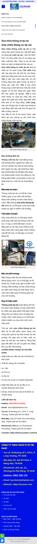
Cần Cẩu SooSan (10, 509)
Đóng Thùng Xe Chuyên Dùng (11, 17)
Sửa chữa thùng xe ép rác (11, 26)
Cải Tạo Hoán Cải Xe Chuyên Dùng (13, 22)
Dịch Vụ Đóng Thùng (11, 530)
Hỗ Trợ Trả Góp (7, 34)
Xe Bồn (6, 502)
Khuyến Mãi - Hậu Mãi (12, 526)
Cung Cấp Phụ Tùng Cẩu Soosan (13, 30)
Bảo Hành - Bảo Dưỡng (12, 519)
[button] (3, 6)
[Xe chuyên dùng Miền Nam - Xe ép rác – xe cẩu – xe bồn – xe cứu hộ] (20, 6)
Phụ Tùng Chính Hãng (12, 522)
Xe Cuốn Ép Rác (10, 495)
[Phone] (2, 536)
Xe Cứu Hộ (8, 505)
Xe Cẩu (6, 498)
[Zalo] (2, 540)
